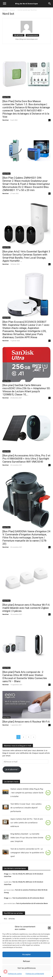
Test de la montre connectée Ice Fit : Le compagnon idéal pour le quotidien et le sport (27, 852)
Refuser (26, 961)
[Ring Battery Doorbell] (5, 838)
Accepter (26, 954)
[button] (49, 928)
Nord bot (5, 120)
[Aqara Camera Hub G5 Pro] (5, 823)
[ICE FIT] (5, 853)
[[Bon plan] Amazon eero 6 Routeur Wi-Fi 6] (26, 705)
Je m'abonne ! (12, 769)
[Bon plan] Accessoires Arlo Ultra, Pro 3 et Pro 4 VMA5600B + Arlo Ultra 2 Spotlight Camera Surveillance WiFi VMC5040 (26, 458)
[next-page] (34, 737)
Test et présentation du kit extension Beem (28, 898)
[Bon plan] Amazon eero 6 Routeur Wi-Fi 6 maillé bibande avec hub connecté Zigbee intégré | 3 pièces (26, 607)
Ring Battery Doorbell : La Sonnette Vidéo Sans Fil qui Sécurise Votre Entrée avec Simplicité (26, 837)
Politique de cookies (15, 974)
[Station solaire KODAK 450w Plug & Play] (5, 793)
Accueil (4, 10)
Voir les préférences (27, 968)
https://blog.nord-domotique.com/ (26, 39)
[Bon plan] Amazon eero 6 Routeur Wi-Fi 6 (26, 721)
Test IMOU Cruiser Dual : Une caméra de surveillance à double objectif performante (25, 807)
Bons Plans (6, 97)
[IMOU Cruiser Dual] (5, 808)
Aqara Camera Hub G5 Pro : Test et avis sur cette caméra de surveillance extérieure (26, 822)
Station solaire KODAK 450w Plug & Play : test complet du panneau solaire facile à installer (26, 793)
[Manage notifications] (5, 972)
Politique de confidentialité (35, 974)
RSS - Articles (9, 918)
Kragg (6, 874)
